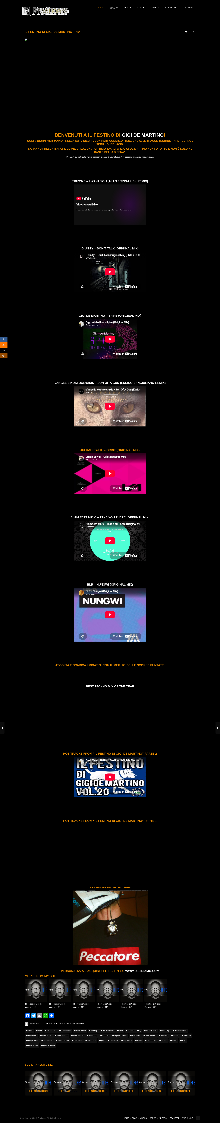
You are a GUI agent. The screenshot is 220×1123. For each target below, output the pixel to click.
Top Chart (188, 8)
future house (78, 1036)
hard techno (150, 1036)
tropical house (49, 1045)
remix (139, 1040)
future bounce (62, 1036)
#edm (30, 1031)
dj (140, 1031)
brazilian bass (108, 1031)
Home (101, 8)
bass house (81, 1031)
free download (180, 1031)
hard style (136, 1036)
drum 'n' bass (151, 1031)
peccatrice (92, 1040)
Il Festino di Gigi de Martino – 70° (57, 1005)
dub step (165, 1031)
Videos (127, 8)
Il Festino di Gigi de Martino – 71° (33, 1005)
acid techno (66, 1031)
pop (102, 1040)
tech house (151, 1040)
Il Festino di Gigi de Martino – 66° (152, 1005)
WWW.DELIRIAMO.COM (142, 971)
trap (183, 1040)
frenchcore (32, 1036)
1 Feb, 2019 (52, 1024)
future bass (46, 1036)
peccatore (78, 1040)
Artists (154, 8)
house (176, 1036)
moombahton (63, 1040)
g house (106, 1036)
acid (40, 1031)
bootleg (94, 1031)
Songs (140, 8)
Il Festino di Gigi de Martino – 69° (81, 1005)
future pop (93, 1036)
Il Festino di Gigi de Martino (73, 1024)
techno (164, 1040)
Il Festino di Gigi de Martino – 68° (105, 1005)
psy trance (127, 1040)
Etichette (170, 8)
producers (114, 1040)
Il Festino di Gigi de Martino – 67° (128, 1005)
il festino (187, 1036)
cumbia (131, 1031)
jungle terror (33, 1040)
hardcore (164, 1036)
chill (121, 1031)
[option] (39, 1083)
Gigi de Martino (143, 135)
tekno (174, 1040)
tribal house (33, 1045)
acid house (51, 1031)
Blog (112, 8)
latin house (48, 1040)
